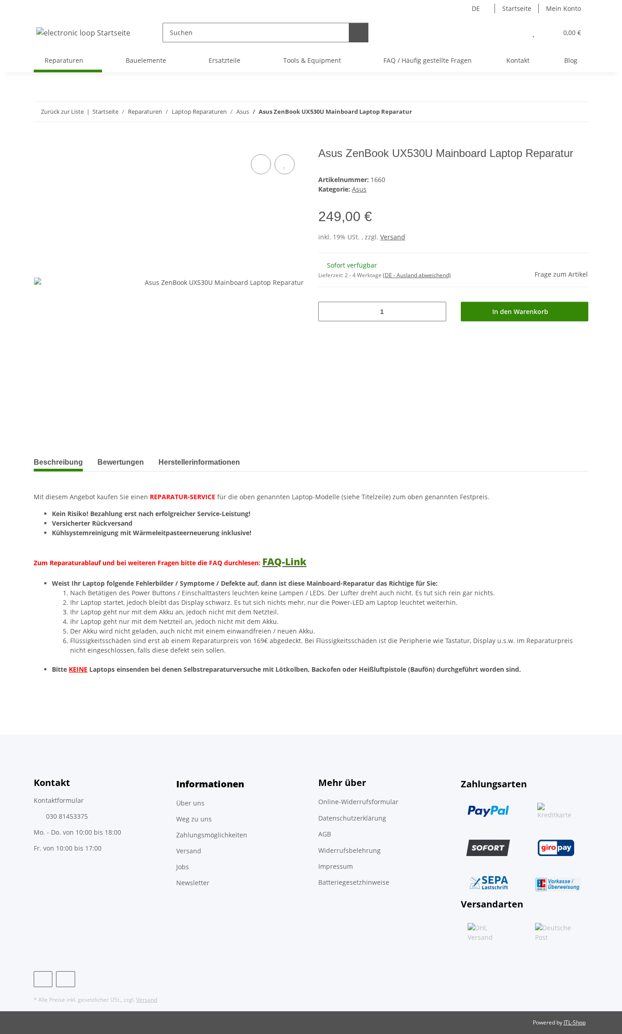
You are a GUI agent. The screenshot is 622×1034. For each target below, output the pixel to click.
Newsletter (192, 882)
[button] (515, 32)
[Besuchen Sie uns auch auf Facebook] (43, 979)
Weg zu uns (194, 819)
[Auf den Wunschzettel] (285, 164)
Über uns (190, 803)
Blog (570, 60)
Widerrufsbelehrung (349, 850)
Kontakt (518, 60)
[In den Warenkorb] (41, 142)
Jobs (182, 866)
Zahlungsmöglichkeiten (211, 835)
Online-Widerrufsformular (358, 801)
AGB (324, 834)
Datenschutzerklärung (352, 818)
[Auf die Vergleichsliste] (261, 164)
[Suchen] (358, 32)
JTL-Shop (575, 1022)
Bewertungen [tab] (120, 462)
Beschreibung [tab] (58, 462)
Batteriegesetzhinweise (353, 882)
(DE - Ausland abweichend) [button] (417, 275)
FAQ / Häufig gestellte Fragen (427, 60)
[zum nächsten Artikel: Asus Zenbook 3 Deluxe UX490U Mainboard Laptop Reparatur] (578, 112)
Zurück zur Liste (62, 111)
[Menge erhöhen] (436, 311)
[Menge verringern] (328, 311)
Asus (359, 189)
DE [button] (476, 8)
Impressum (335, 866)
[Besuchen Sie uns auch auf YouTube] (65, 979)
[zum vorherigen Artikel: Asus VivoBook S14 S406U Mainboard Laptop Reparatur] (559, 112)
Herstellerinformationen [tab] (199, 462)
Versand (392, 237)
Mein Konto (563, 8)
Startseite (516, 8)
